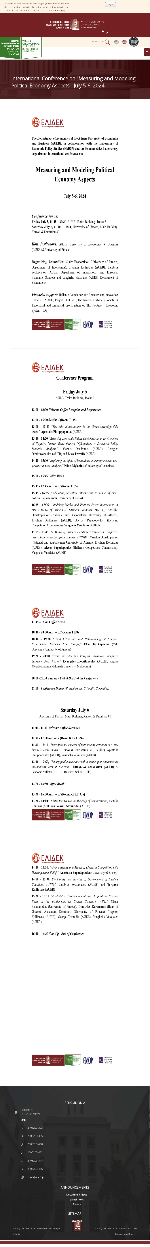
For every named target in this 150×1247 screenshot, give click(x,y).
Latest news (77, 1199)
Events (77, 1204)
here (62, 10)
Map (23, 1120)
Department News (76, 1194)
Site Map (77, 1220)
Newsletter (98, 41)
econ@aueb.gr (36, 1177)
